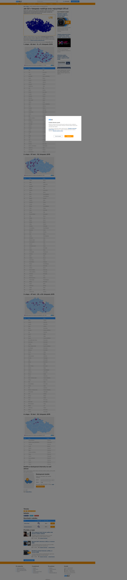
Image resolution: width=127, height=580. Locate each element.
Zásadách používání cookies (58, 130)
